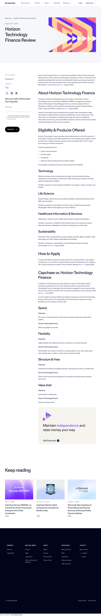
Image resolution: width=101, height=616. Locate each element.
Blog (63, 553)
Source (60, 85)
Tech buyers (29, 557)
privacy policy (11, 119)
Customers (65, 557)
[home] (10, 3)
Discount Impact (67, 560)
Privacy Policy (47, 557)
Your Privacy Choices (16, 615)
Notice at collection (5, 615)
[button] (26, 3)
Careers (45, 553)
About (45, 549)
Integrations (10, 553)
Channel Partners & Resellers (31, 561)
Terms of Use (47, 560)
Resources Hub (66, 549)
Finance (27, 549)
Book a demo (84, 549)
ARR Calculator (66, 564)
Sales (27, 553)
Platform (9, 549)
